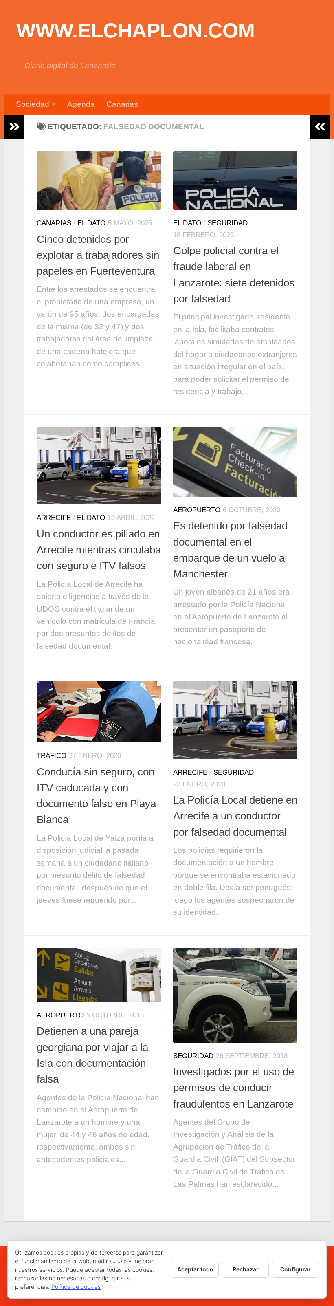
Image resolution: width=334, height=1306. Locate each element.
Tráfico (51, 756)
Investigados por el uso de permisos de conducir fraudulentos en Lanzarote (233, 1088)
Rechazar (246, 1269)
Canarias (122, 104)
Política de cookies (76, 1286)
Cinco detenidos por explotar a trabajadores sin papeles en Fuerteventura (98, 255)
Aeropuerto (196, 510)
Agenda (81, 104)
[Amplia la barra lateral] (14, 127)
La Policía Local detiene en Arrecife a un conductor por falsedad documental (235, 816)
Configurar (295, 1269)
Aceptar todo (195, 1269)
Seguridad (227, 223)
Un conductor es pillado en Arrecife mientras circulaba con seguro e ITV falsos (99, 550)
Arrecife (54, 518)
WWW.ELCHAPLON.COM (135, 30)
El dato (91, 223)
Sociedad (32, 104)
